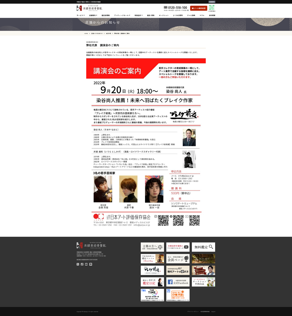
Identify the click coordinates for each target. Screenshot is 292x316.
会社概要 (212, 15)
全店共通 (108, 33)
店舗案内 (92, 15)
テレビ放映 (191, 15)
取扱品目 (138, 15)
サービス (80, 15)
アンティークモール (121, 15)
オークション (164, 15)
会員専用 (211, 2)
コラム (202, 15)
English (213, 311)
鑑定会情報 (106, 15)
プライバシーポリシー (193, 311)
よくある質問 (178, 15)
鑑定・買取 (150, 15)
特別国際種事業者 (205, 311)
